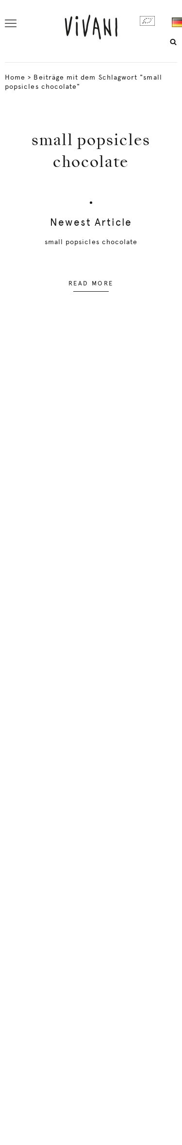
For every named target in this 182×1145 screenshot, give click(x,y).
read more (90, 283)
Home (15, 77)
